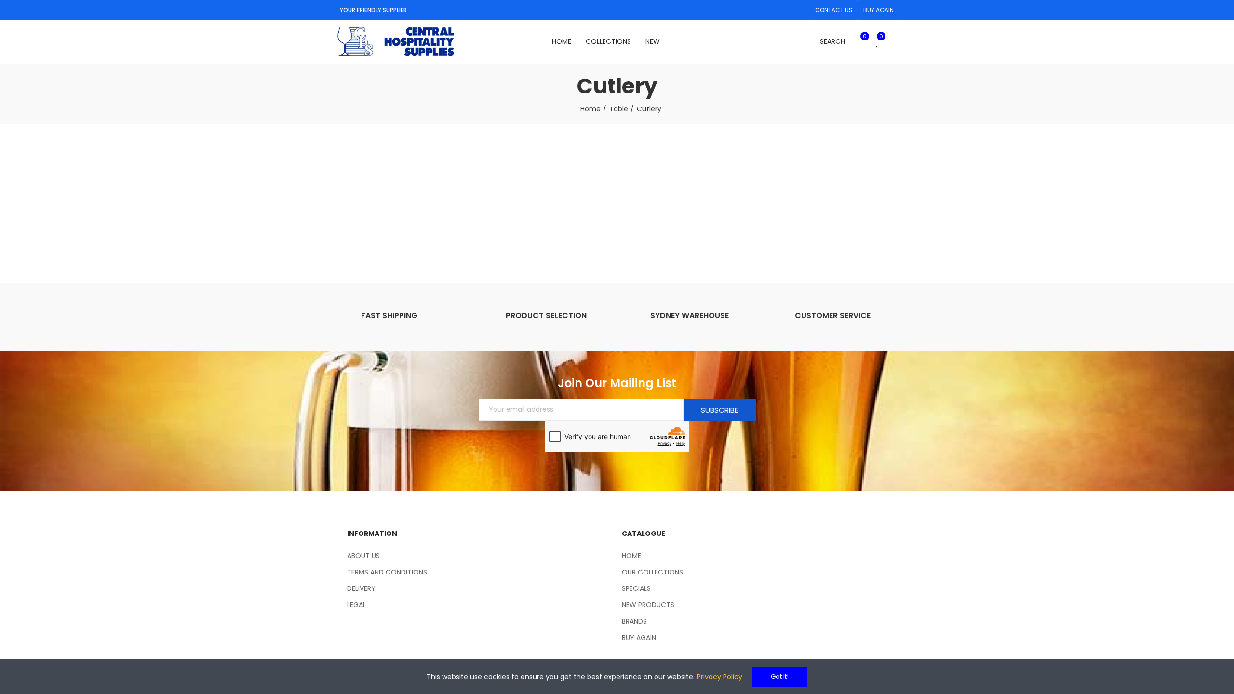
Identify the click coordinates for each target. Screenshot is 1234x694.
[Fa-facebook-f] (784, 10)
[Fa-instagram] (799, 10)
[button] (834, 10)
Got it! (780, 676)
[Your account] (894, 42)
